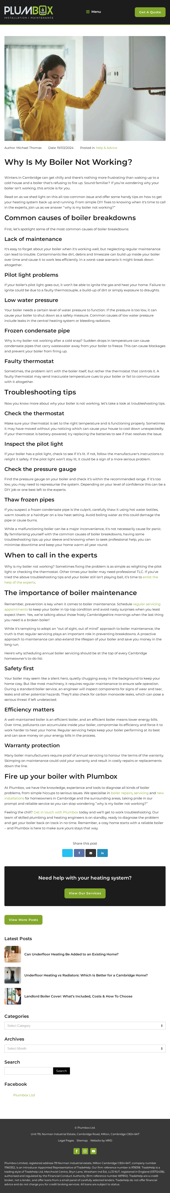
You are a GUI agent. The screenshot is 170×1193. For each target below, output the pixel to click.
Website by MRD (101, 1140)
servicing (141, 793)
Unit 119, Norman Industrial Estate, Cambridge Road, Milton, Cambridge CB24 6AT (85, 1134)
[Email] (90, 853)
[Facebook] (79, 853)
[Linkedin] (102, 853)
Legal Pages (66, 1140)
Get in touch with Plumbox (56, 812)
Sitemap (82, 1140)
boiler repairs (121, 793)
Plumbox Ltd (24, 1095)
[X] (67, 853)
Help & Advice (106, 148)
